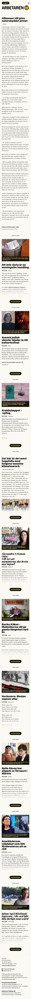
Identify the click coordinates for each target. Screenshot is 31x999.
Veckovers (10, 702)
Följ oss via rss (7, 970)
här (14, 979)
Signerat (10, 567)
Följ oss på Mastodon (9, 969)
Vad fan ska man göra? (8, 469)
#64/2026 (4, 270)
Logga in (5, 3)
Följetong (10, 416)
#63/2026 (4, 416)
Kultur (9, 345)
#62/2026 (4, 776)
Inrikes (4, 24)
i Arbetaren (22, 287)
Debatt (10, 270)
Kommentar (11, 921)
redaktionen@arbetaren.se (9, 965)
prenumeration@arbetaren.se (12, 987)
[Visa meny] (28, 3)
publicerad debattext (13, 287)
